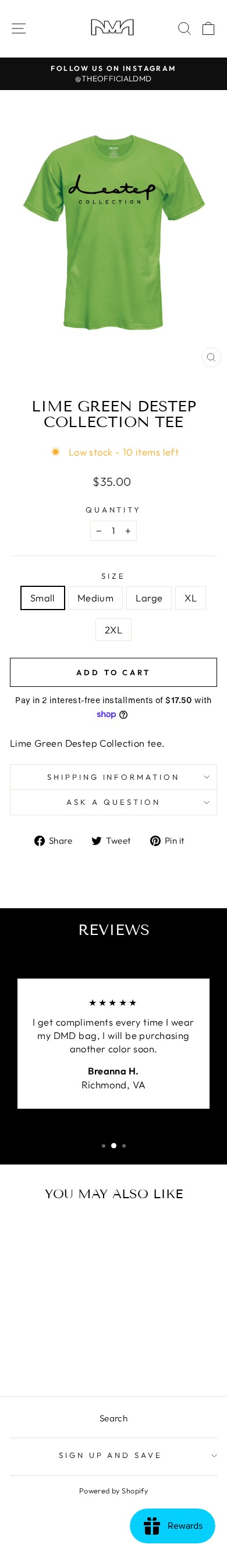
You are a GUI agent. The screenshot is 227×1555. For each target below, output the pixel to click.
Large (149, 598)
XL (191, 598)
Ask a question (113, 802)
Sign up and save (111, 1455)
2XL (113, 630)
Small (42, 598)
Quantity (114, 509)
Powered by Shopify (113, 1490)
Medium (95, 598)
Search (113, 1418)
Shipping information (113, 777)
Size (113, 576)
